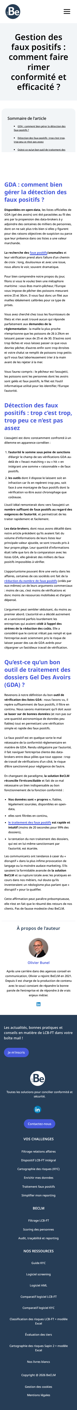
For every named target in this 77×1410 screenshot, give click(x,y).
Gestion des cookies (38, 1386)
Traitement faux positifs (38, 1186)
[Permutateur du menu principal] (67, 12)
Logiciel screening (38, 1274)
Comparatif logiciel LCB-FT (39, 1297)
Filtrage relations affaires (39, 1151)
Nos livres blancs (38, 1362)
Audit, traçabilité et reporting (38, 1238)
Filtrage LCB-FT (38, 1220)
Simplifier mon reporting (38, 1195)
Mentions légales (38, 1395)
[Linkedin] (38, 1004)
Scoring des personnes (38, 1229)
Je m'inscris (16, 1052)
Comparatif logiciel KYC (38, 1308)
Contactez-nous (39, 1124)
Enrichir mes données (38, 1178)
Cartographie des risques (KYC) (38, 1169)
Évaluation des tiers (38, 1334)
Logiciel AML (38, 1285)
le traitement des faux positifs (29, 822)
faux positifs (38, 252)
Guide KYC (38, 1263)
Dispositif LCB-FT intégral (38, 1160)
